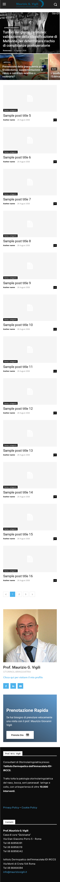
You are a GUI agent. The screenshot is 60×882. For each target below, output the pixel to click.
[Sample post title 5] (30, 98)
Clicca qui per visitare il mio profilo (23, 677)
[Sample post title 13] (30, 433)
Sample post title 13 (18, 450)
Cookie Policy (29, 807)
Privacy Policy (11, 807)
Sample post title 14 (18, 492)
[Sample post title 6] (30, 140)
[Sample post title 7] (30, 182)
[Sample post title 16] (30, 559)
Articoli (7, 62)
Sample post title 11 (18, 367)
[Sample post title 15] (30, 517)
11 (55, 120)
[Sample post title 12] (30, 391)
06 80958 (12, 847)
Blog (54, 69)
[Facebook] (6, 686)
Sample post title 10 (18, 325)
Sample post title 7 (17, 199)
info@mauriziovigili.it (15, 871)
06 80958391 (14, 842)
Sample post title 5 (17, 115)
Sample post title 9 (17, 283)
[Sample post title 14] (30, 475)
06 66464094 (15, 867)
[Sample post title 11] (30, 349)
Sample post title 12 (18, 409)
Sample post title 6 (17, 157)
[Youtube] (20, 686)
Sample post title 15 (18, 534)
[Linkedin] (13, 686)
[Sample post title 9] (30, 266)
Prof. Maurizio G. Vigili (21, 667)
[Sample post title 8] (30, 224)
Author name (9, 120)
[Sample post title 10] (30, 307)
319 (20, 847)
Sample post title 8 (17, 241)
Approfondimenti (11, 28)
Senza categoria (10, 110)
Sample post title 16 (18, 576)
